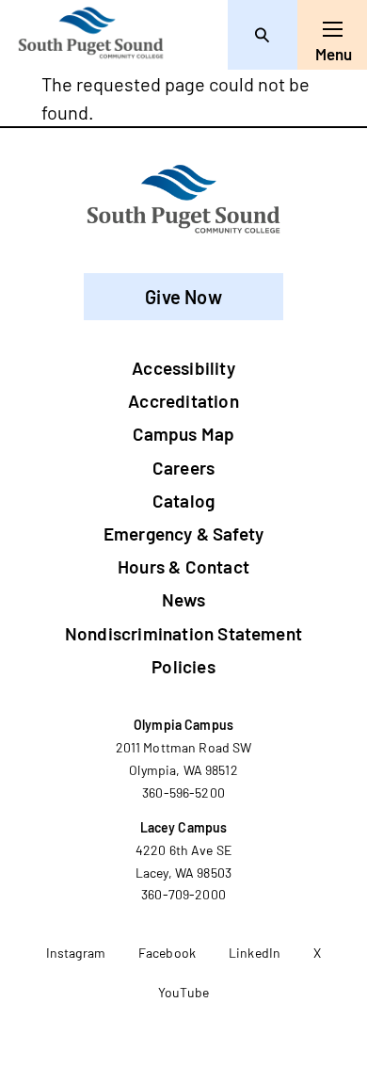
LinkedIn (254, 953)
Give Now (183, 296)
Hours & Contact (183, 566)
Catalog (183, 500)
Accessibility (183, 368)
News (183, 599)
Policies (183, 666)
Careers (183, 467)
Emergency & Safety (183, 533)
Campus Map (184, 434)
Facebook (167, 953)
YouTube (183, 992)
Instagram (75, 953)
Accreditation (183, 401)
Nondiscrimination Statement (183, 633)
